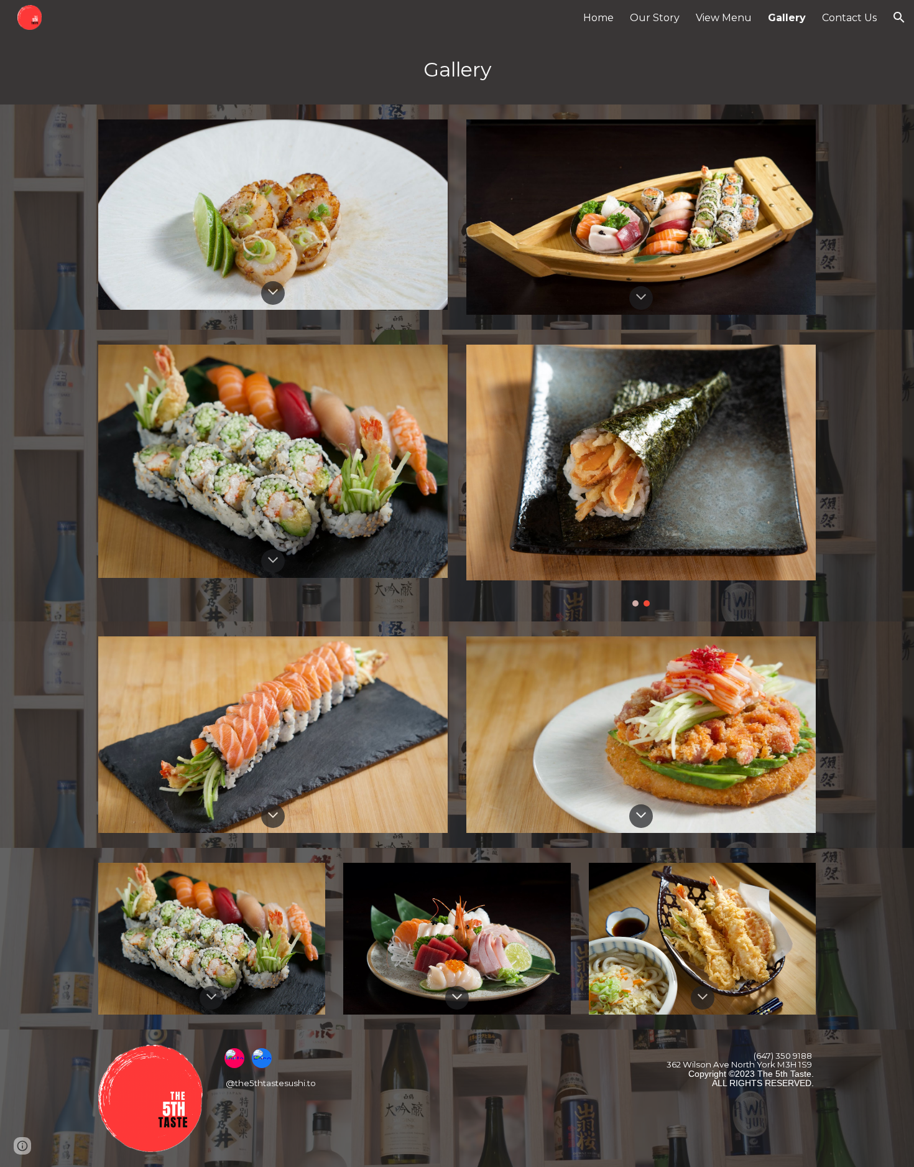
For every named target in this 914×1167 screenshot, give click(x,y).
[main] (457, 70)
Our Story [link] (655, 18)
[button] (899, 17)
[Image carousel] (641, 476)
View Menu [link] (724, 18)
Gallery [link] (787, 18)
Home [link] (598, 18)
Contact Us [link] (849, 18)
